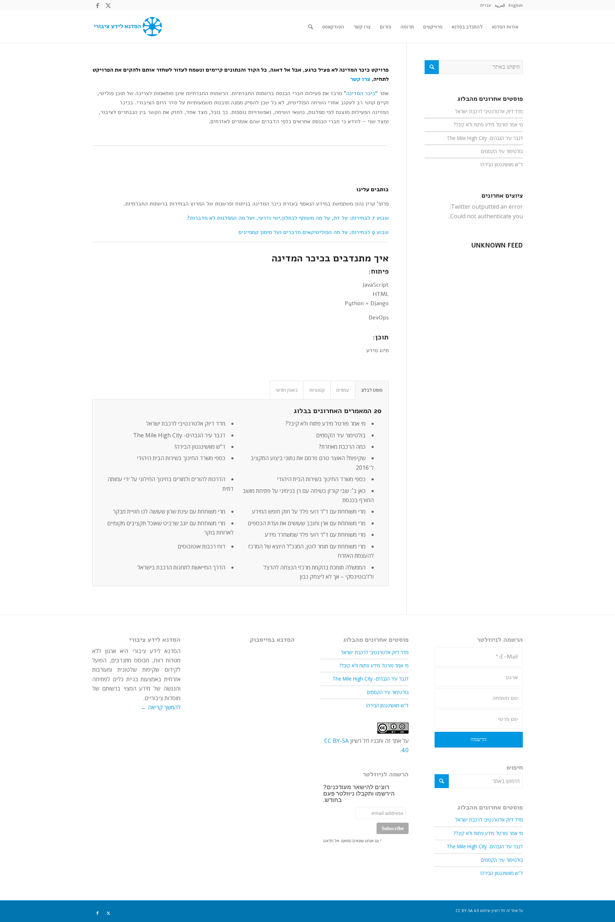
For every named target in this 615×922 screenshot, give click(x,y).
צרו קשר (360, 79)
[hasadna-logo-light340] (127, 27)
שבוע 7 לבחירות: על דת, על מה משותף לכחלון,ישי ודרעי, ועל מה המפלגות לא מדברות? (288, 218)
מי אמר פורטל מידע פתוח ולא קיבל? (325, 423)
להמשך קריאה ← (160, 707)
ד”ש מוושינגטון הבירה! (200, 446)
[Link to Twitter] (108, 5)
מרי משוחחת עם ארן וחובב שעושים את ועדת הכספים (307, 523)
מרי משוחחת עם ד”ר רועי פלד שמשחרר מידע (315, 534)
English (516, 5)
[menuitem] (516, 5)
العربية (500, 5)
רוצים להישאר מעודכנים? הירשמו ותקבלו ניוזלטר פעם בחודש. (359, 793)
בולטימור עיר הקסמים (341, 435)
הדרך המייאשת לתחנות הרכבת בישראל (181, 567)
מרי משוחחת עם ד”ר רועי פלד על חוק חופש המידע (309, 511)
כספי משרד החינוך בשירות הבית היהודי (181, 458)
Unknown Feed (497, 245)
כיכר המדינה (360, 93)
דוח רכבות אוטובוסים (201, 546)
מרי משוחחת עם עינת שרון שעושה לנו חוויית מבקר (169, 511)
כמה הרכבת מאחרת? (342, 446)
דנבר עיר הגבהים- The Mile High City (179, 435)
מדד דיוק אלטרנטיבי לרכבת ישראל (185, 423)
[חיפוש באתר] (310, 27)
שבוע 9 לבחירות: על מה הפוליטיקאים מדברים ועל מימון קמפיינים (313, 232)
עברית (485, 5)
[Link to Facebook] (97, 5)
